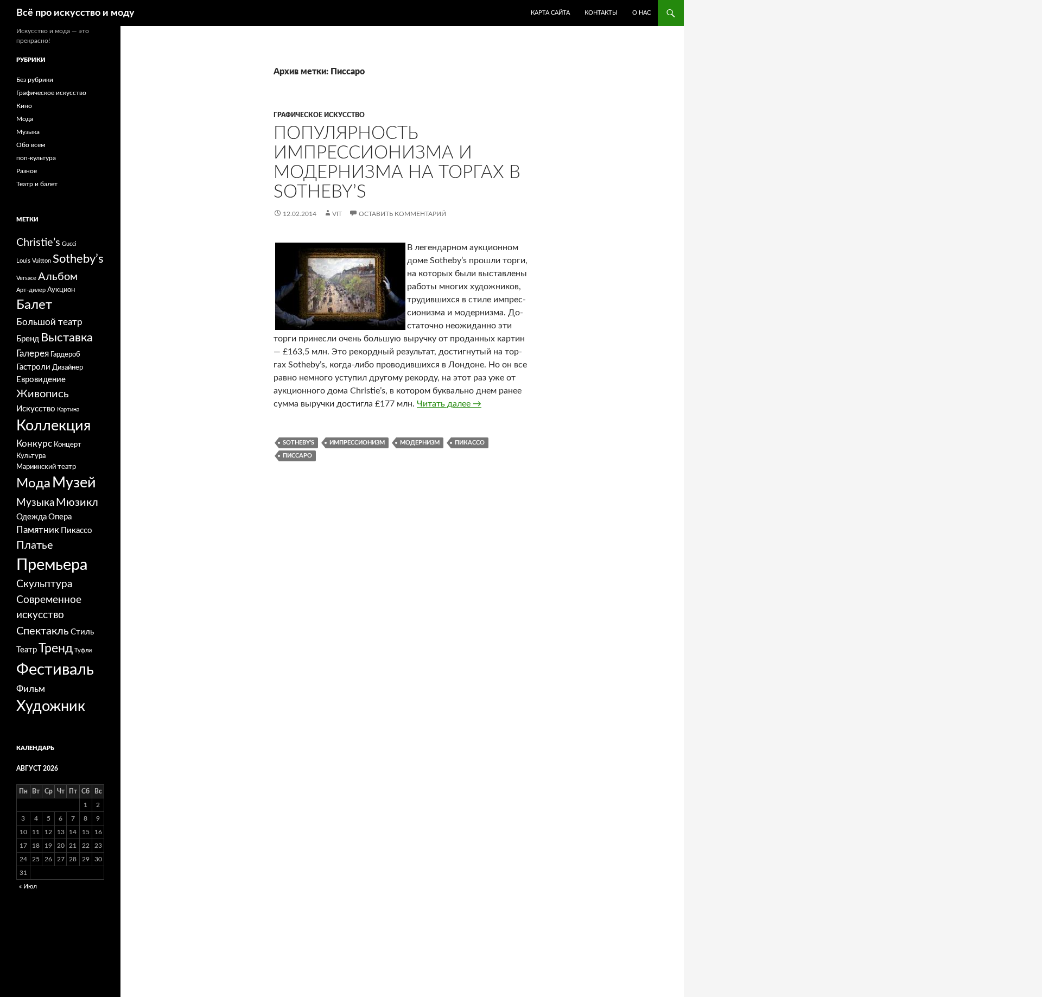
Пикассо (470, 443)
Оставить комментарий (402, 214)
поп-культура (36, 158)
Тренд (56, 649)
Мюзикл (77, 502)
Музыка (28, 132)
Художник (50, 706)
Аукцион (61, 290)
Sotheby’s (298, 443)
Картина (68, 409)
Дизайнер (67, 367)
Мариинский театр (46, 467)
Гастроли (33, 367)
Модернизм (420, 443)
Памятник (37, 530)
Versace (26, 278)
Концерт (67, 444)
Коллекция (53, 425)
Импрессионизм (357, 443)
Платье (34, 545)
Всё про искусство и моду (75, 13)
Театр (26, 650)
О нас (641, 13)
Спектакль (42, 631)
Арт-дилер (31, 290)
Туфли (83, 650)
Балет (34, 305)
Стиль (82, 632)
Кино (24, 106)
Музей (74, 482)
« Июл (28, 886)
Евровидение (41, 380)
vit (337, 214)
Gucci (69, 244)
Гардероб (65, 354)
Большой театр (49, 322)
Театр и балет (37, 184)
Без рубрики (34, 80)
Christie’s (38, 242)
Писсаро (297, 456)
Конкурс (34, 443)
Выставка (67, 338)
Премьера (51, 565)
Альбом (58, 276)
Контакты (601, 13)
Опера (60, 517)
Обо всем (30, 145)
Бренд (27, 339)
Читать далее (449, 403)
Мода (24, 119)
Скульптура (44, 584)
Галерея (32, 353)
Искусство (35, 409)
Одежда (31, 517)
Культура (31, 456)
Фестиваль (55, 670)
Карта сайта (550, 13)
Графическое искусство (319, 115)
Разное (26, 171)
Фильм (30, 689)
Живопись (42, 394)
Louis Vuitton (33, 261)
